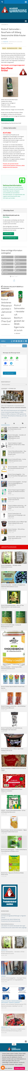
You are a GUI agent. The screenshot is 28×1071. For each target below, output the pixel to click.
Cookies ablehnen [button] (7, 1068)
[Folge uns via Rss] (21, 341)
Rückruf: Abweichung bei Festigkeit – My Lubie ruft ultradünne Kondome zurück (16, 491)
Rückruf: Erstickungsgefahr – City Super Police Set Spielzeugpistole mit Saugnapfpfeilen (17, 483)
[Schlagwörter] (22, 423)
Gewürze (4, 48)
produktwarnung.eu (5, 914)
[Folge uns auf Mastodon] (14, 341)
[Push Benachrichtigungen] (3, 1068)
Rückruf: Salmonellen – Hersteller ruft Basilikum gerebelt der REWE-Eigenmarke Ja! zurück (19, 317)
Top (9, 1027)
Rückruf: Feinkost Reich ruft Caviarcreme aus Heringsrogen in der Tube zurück (17, 515)
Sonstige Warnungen (16, 1001)
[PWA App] (12, 341)
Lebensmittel (4, 24)
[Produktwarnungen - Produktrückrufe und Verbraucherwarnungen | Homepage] (14, 9)
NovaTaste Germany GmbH (12, 48)
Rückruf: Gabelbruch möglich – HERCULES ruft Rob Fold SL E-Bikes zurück (16, 444)
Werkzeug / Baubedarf (14, 1002)
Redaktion (5, 41)
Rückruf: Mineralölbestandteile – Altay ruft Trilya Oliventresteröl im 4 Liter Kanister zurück (17, 453)
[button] (7, 257)
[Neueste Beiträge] (5, 423)
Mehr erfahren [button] (18, 1064)
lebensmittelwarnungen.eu (7, 924)
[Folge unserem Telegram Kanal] (26, 341)
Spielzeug (3, 976)
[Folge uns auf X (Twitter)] (19, 341)
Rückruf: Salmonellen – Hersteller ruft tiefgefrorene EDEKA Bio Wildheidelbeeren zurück (17, 436)
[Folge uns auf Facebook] (16, 341)
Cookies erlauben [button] (19, 1068)
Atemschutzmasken (6, 1001)
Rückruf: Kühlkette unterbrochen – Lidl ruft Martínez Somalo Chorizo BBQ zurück (17, 507)
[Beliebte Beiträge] (14, 423)
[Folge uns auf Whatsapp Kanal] (23, 341)
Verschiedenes (4, 1002)
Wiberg (20, 48)
